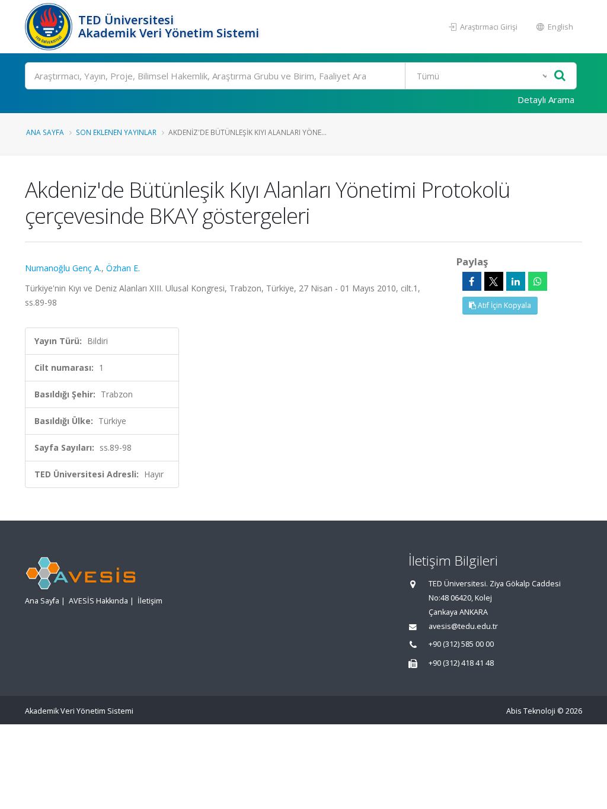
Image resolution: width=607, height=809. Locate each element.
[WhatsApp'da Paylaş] (537, 281)
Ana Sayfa (45, 132)
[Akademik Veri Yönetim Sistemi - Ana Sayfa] (50, 26)
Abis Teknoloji (530, 711)
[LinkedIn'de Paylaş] (515, 281)
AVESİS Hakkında (98, 601)
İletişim (150, 601)
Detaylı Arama (545, 99)
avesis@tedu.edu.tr (463, 626)
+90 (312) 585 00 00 (461, 644)
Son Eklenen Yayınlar (116, 132)
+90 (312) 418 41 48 (461, 663)
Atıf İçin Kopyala (503, 305)
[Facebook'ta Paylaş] (471, 281)
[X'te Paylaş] (493, 281)
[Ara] (560, 76)
